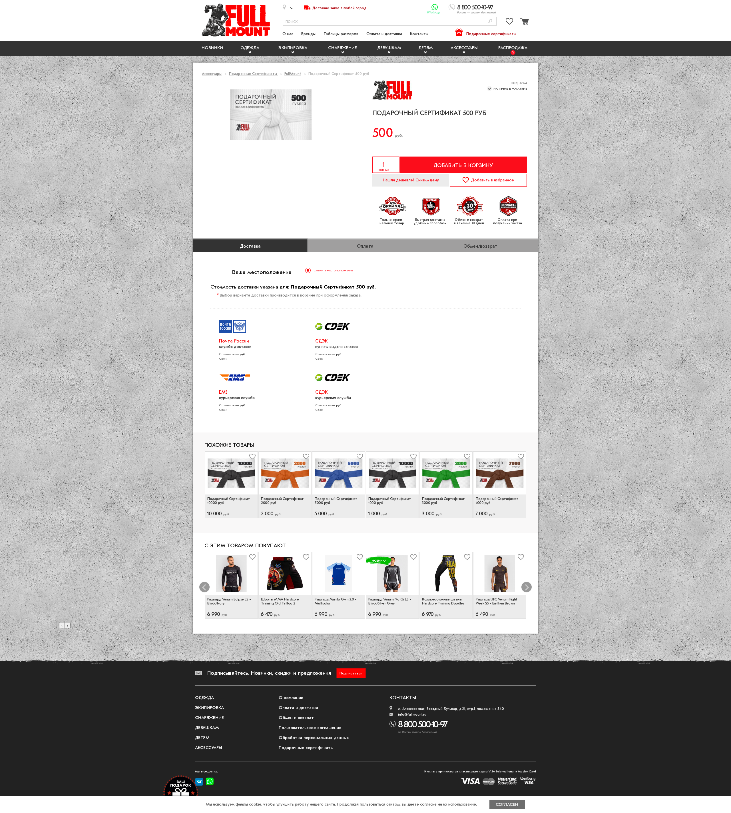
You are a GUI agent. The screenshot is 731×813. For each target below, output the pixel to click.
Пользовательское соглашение (310, 727)
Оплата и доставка (384, 33)
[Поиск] (490, 21)
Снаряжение (342, 47)
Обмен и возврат (296, 717)
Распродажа (512, 47)
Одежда (249, 47)
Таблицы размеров (341, 33)
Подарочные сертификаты (491, 33)
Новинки (212, 47)
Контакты (419, 33)
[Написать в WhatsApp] (434, 7)
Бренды (308, 33)
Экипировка (292, 47)
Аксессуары (464, 47)
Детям (425, 47)
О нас (287, 33)
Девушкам (389, 47)
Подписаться (351, 673)
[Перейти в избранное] (509, 22)
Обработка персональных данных (314, 737)
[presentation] (62, 625)
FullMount (292, 73)
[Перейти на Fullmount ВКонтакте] (199, 782)
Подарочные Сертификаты (253, 73)
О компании (291, 697)
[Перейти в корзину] (524, 22)
